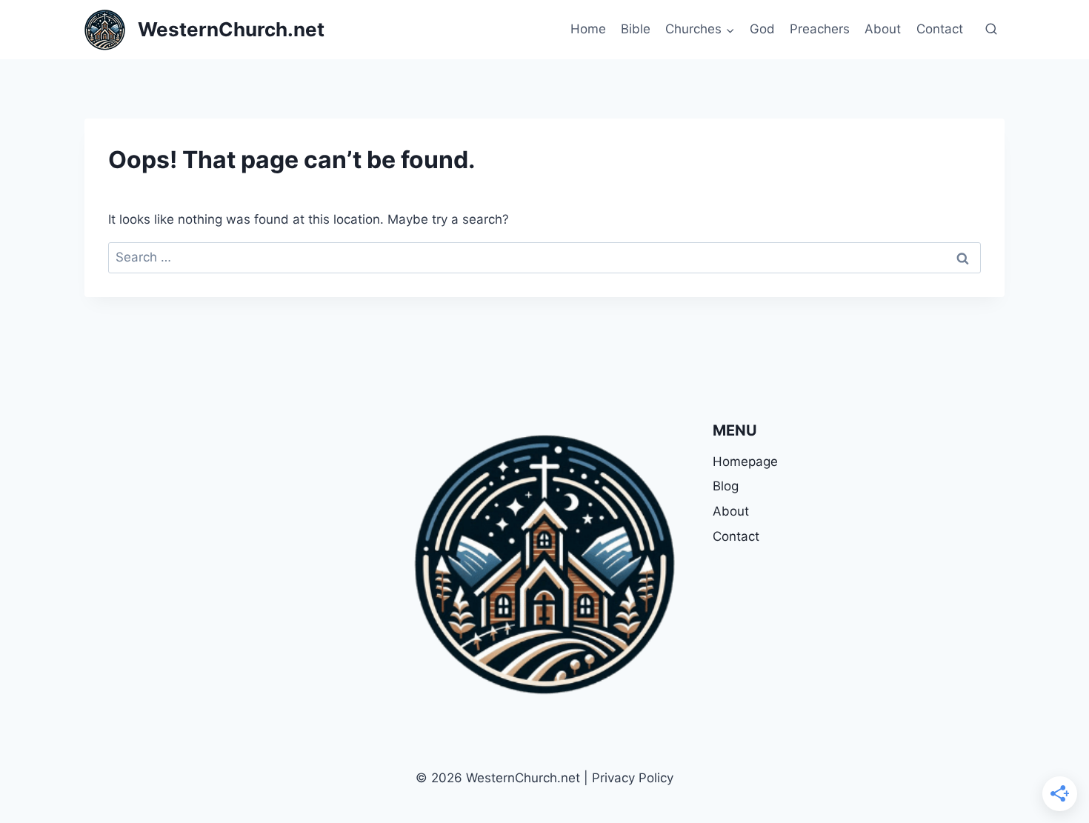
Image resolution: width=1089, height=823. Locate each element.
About (883, 28)
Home (588, 28)
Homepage (745, 461)
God (762, 28)
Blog (726, 486)
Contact (939, 28)
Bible (635, 28)
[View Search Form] (991, 29)
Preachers (820, 28)
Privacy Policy (632, 777)
